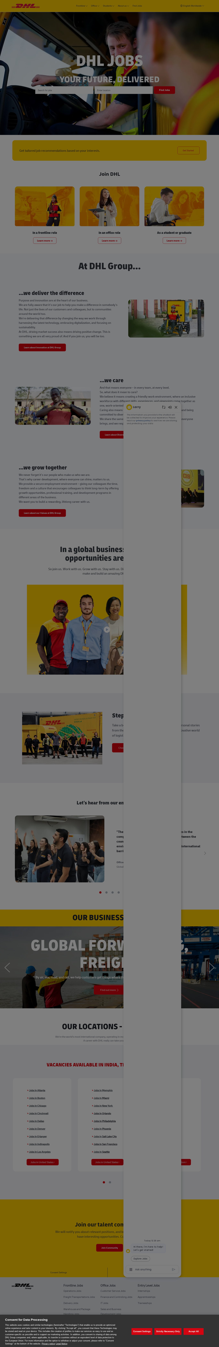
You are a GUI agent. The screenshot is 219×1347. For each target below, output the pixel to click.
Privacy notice (48, 1344)
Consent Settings (142, 1331)
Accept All (194, 1331)
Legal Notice (61, 1344)
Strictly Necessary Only (168, 1331)
